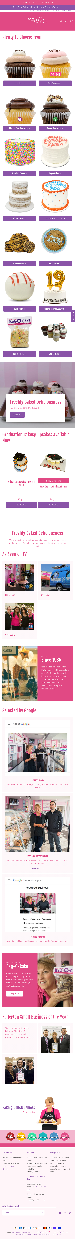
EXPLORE (21, 505)
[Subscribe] (41, 1213)
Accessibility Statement (60, 1232)
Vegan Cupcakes (54, 128)
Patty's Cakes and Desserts (21, 1232)
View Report (35, 868)
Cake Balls (18, 309)
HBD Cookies (54, 263)
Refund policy (20, 1234)
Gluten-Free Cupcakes (18, 128)
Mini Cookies (18, 263)
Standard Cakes (18, 173)
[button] (3, 21)
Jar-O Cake (54, 354)
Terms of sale (56, 1234)
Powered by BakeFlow (40, 1232)
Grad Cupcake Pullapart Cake (53, 486)
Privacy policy (32, 1234)
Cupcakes (18, 83)
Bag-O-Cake (18, 354)
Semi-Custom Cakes (53, 218)
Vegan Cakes (54, 173)
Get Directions (56, 10)
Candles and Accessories (54, 309)
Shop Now (14, 994)
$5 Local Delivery (35, 10)
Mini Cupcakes (54, 83)
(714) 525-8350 (66, 10)
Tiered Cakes (18, 218)
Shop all (17, 415)
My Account (46, 10)
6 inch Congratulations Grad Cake (21, 483)
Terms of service (44, 1234)
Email (5, 1169)
